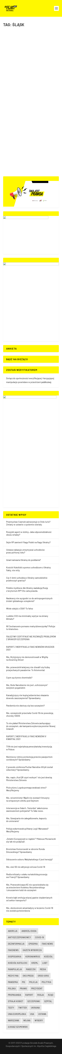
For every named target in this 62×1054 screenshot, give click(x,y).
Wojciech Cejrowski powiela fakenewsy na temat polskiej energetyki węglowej (25, 44)
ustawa (42, 1014)
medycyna (13, 975)
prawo (23, 988)
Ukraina (35, 1007)
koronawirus (32, 956)
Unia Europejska (17, 1014)
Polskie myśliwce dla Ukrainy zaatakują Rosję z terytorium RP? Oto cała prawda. (27, 589)
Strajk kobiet (15, 1001)
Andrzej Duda (29, 931)
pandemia (13, 982)
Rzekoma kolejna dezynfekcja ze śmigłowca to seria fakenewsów (29, 138)
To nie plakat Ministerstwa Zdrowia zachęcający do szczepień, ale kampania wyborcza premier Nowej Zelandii (30, 726)
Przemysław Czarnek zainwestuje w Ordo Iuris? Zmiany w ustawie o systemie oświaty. (28, 523)
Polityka (42, 98)
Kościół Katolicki (17, 963)
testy (11, 1007)
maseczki (31, 969)
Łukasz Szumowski (18, 1027)
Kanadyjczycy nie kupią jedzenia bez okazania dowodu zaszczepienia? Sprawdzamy (27, 696)
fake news (47, 943)
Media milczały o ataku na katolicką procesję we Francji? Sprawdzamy (26, 875)
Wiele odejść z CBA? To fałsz (19, 608)
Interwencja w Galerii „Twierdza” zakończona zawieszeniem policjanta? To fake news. (27, 809)
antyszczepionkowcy (19, 937)
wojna (26, 1020)
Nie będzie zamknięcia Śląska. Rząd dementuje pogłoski (28, 92)
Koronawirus (33, 98)
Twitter (22, 1007)
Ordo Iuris (43, 975)
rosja (40, 995)
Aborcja (12, 931)
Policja (33, 982)
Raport (29, 995)
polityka (46, 982)
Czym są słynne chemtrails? (19, 677)
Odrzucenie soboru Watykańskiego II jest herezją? (29, 859)
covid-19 (39, 937)
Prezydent (36, 988)
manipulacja (15, 969)
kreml (34, 963)
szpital (48, 1001)
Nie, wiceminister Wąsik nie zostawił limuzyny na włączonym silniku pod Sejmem (28, 799)
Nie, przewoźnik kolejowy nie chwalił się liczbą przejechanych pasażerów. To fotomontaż (28, 668)
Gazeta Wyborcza (32, 950)
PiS (23, 982)
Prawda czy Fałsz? (34, 52)
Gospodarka (21, 52)
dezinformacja (16, 943)
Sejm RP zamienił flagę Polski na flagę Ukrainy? (28, 542)
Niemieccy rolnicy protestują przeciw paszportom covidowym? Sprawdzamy (29, 758)
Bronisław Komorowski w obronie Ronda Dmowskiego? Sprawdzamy (25, 850)
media (43, 969)
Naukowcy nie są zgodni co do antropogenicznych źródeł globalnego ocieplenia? (29, 599)
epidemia (33, 943)
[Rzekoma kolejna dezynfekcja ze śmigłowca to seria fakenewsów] (31, 128)
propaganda (14, 995)
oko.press (28, 975)
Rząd (50, 995)
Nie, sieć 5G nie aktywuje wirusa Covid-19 (25, 867)
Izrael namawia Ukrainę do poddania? (23, 560)
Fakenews (13, 950)
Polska (48, 98)
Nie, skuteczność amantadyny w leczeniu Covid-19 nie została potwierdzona (29, 909)
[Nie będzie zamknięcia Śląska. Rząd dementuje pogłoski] (31, 82)
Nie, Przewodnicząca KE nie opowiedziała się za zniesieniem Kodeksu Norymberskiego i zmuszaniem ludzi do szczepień (27, 887)
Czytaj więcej (16, 68)
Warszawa (13, 1020)
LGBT (44, 963)
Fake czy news (21, 98)
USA (32, 1014)
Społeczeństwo (12, 147)
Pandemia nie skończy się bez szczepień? (25, 705)
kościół (48, 956)
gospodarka (14, 956)
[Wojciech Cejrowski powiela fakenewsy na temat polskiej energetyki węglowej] (31, 33)
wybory (39, 1020)
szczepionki (33, 1001)
